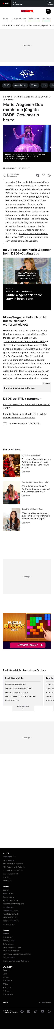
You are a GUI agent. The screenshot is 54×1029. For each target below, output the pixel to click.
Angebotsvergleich (10, 914)
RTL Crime (7, 987)
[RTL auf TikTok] (35, 1011)
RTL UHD (6, 877)
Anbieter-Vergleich (10, 921)
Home (5, 1003)
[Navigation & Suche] (48, 11)
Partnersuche (8, 897)
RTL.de (6, 853)
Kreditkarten (8, 907)
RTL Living (7, 991)
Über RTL (6, 970)
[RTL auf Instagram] (28, 1011)
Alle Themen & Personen (13, 864)
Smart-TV (7, 881)
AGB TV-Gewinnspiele (12, 951)
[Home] (27, 11)
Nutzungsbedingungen (12, 947)
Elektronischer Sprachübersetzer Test (20, 696)
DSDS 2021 (34, 423)
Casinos (6, 890)
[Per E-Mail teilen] (43, 175)
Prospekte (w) (8, 924)
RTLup (5, 984)
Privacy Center (9, 941)
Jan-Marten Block (17, 423)
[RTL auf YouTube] (42, 1011)
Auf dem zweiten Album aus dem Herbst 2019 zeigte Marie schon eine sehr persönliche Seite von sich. (27, 237)
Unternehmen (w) (10, 917)
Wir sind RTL (8, 967)
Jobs (5, 974)
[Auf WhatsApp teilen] (49, 175)
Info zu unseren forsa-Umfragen (16, 961)
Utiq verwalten (9, 958)
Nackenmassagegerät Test (15, 685)
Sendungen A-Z (9, 857)
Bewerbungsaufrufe (11, 874)
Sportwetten (8, 894)
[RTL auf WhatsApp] (49, 1011)
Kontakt (6, 934)
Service (6, 930)
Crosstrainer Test (12, 700)
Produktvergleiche (10, 900)
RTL (3, 26)
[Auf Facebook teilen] (37, 175)
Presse (6, 977)
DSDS (10, 26)
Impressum (7, 937)
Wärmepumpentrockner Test (16, 692)
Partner (6, 887)
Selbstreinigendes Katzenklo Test (18, 688)
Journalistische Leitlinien (13, 870)
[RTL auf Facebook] (22, 1011)
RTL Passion (8, 994)
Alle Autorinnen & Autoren (14, 867)
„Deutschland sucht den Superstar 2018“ (24, 341)
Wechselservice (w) (11, 911)
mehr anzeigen (23, 707)
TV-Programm (8, 860)
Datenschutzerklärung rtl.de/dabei (17, 954)
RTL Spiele (7, 981)
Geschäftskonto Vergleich (13, 904)
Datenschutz (8, 944)
